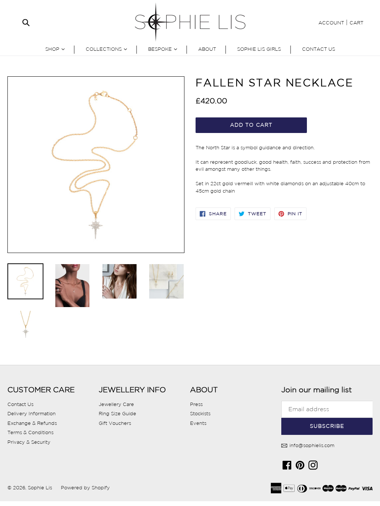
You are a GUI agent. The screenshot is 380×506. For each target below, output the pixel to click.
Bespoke (164, 49)
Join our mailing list (316, 390)
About (207, 49)
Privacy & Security (28, 442)
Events (198, 423)
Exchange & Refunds (32, 423)
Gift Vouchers (115, 423)
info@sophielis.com (311, 445)
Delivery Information (31, 413)
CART (356, 23)
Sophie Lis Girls (259, 49)
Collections (108, 49)
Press (196, 404)
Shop (56, 49)
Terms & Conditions (30, 432)
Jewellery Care (116, 404)
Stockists (200, 413)
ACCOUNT (331, 23)
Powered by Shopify (85, 487)
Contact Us (318, 49)
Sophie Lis (40, 487)
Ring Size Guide (117, 413)
